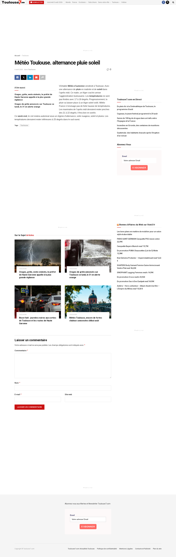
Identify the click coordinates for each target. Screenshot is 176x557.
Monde (68, 2)
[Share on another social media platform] (42, 77)
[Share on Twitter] (24, 77)
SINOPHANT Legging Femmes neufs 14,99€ (135, 272)
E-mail (18, 394)
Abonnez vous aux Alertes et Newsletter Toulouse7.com (87, 504)
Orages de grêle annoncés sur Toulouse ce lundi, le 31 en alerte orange (84, 275)
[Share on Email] (36, 77)
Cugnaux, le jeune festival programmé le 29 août (137, 114)
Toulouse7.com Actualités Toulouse (81, 549)
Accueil (17, 56)
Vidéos (123, 2)
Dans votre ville (103, 2)
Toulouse (115, 2)
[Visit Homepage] (13, 2)
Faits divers (92, 2)
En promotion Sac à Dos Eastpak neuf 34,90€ (135, 281)
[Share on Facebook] (17, 77)
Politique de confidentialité (107, 549)
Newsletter (38, 2)
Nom (17, 383)
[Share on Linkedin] (30, 77)
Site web (68, 394)
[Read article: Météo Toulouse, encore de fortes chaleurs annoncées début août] (88, 301)
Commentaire (21, 350)
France (74, 2)
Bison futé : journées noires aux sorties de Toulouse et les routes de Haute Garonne (37, 321)
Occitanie (82, 2)
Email (124, 156)
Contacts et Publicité (142, 549)
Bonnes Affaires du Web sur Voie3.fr (137, 224)
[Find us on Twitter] (167, 2)
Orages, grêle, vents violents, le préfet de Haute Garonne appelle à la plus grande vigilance (33, 97)
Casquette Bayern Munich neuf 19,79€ (132, 246)
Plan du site (157, 549)
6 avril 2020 (19, 69)
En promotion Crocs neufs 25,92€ (131, 277)
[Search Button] (173, 2)
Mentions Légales (126, 549)
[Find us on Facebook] (163, 2)
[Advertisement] (88, 27)
